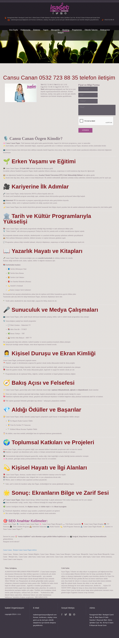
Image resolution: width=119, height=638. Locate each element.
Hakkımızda (25, 30)
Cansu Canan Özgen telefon (27, 550)
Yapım (45, 30)
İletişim (61, 33)
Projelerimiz (77, 30)
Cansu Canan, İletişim (10, 550)
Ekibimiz (36, 30)
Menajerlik (55, 30)
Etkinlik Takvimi (91, 30)
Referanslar (105, 30)
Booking (65, 30)
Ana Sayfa (13, 30)
